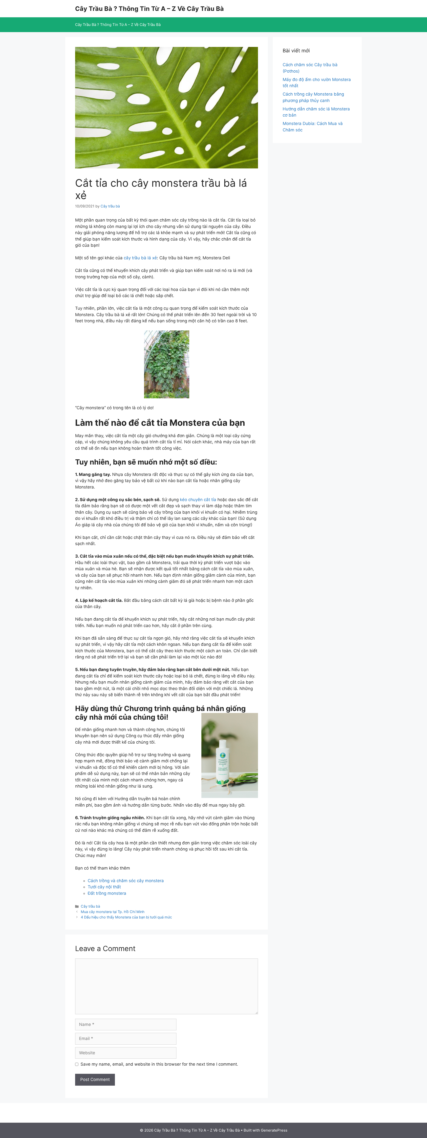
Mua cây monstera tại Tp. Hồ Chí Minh (113, 912)
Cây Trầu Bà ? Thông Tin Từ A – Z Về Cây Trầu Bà (149, 8)
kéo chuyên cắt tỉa (198, 499)
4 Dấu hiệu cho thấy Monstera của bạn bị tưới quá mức (126, 917)
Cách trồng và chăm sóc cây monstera (126, 880)
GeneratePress (274, 1130)
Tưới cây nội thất (104, 886)
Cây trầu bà (90, 906)
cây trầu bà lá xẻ (140, 257)
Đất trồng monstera (107, 893)
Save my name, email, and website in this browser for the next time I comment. (159, 1064)
